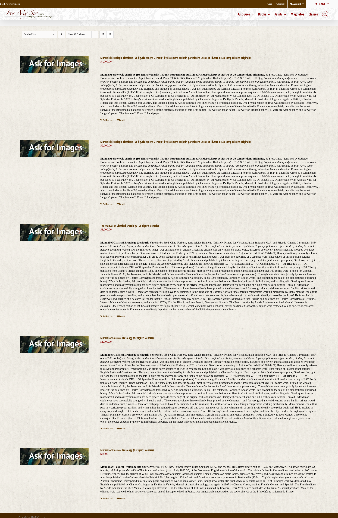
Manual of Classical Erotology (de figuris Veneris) (127, 338)
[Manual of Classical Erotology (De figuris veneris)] (54, 456)
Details (122, 120)
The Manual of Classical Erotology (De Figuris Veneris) (129, 226)
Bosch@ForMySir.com (10, 4)
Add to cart (108, 120)
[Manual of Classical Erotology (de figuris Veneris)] (54, 344)
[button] (325, 14)
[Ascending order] (61, 34)
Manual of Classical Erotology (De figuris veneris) (127, 450)
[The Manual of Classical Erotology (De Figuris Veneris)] (54, 232)
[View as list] (110, 34)
